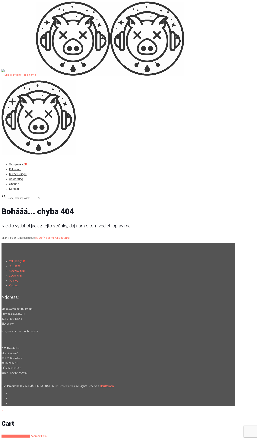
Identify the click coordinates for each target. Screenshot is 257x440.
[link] (39, 197)
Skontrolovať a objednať (16, 436)
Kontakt (13, 285)
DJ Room (14, 265)
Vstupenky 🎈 (17, 261)
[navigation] (128, 423)
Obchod (13, 280)
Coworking (15, 275)
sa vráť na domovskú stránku (52, 237)
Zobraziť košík (38, 436)
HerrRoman (107, 386)
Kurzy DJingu (17, 270)
